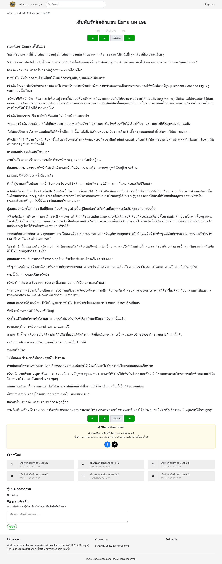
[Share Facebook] (107, 444)
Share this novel (112, 427)
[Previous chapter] (92, 38)
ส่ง (13, 526)
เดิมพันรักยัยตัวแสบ (29, 13)
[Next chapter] (129, 38)
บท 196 (46, 13)
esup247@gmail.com (117, 545)
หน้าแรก (23, 4)
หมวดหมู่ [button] (35, 4)
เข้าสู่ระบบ (209, 4)
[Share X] (115, 444)
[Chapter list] (104, 38)
